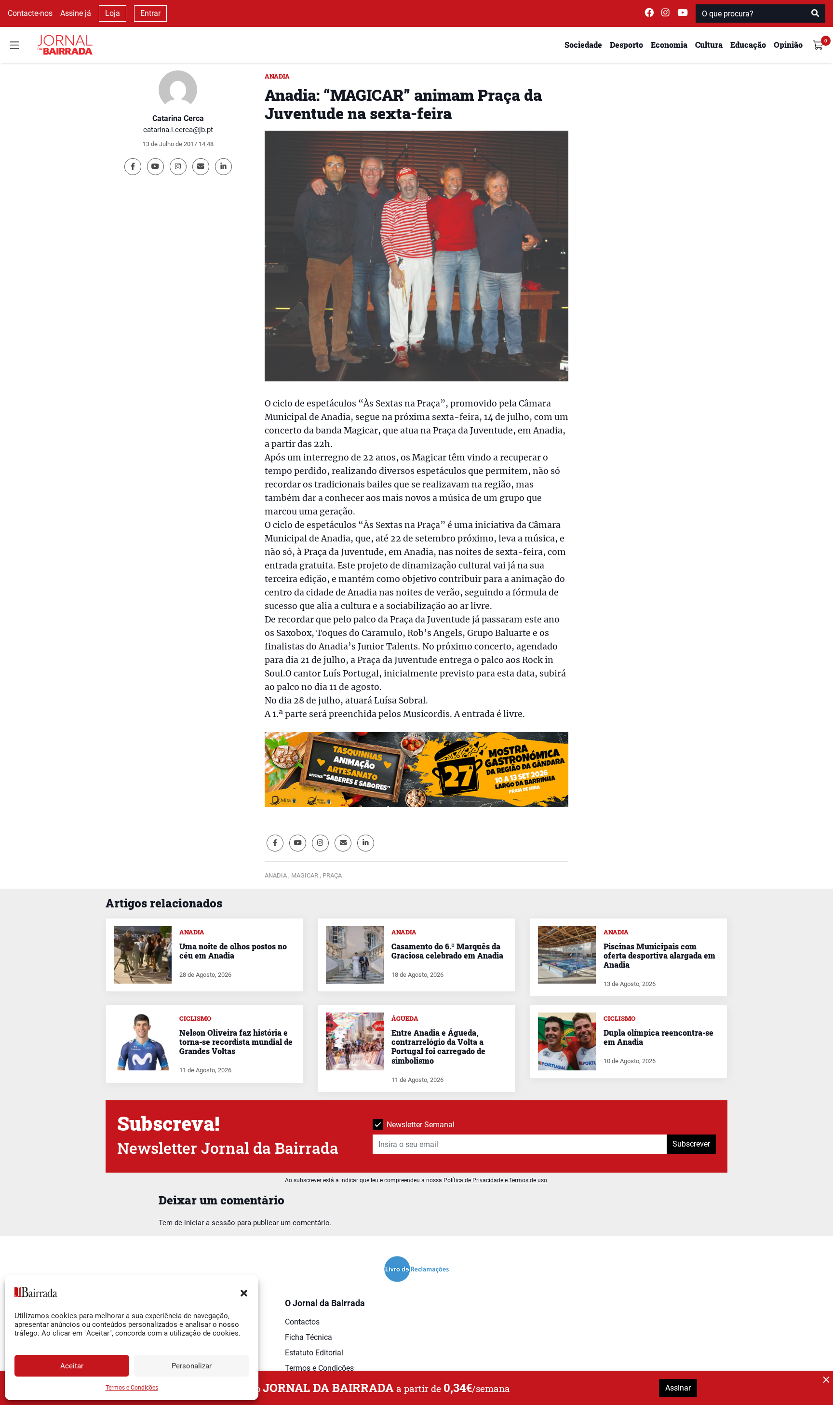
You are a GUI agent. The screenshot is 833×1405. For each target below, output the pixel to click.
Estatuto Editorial (314, 1352)
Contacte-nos (30, 13)
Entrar (150, 13)
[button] (244, 1292)
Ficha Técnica (308, 1337)
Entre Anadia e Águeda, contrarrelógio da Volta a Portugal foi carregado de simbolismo (438, 1046)
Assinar (678, 1387)
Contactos (302, 1321)
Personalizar (192, 1366)
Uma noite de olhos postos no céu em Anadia (233, 950)
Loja (112, 13)
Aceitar (71, 1366)
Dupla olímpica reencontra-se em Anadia (658, 1037)
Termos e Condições (132, 1387)
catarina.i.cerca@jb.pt (178, 129)
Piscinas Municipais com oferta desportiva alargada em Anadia (659, 955)
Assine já (75, 13)
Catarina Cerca (178, 118)
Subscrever (691, 1143)
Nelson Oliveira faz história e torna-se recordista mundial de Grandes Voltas (236, 1041)
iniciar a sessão (209, 1222)
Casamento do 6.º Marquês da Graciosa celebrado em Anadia (447, 950)
